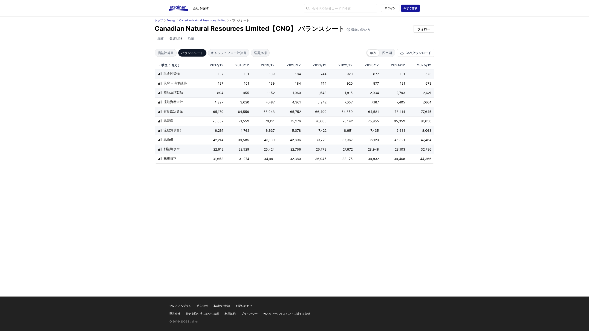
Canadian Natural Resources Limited (202, 20)
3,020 (244, 102)
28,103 (400, 149)
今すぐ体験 (410, 8)
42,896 (295, 140)
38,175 (347, 159)
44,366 (425, 159)
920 (350, 74)
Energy (171, 20)
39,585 (243, 140)
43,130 (269, 140)
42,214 (218, 140)
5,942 (322, 102)
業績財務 (175, 38)
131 (402, 74)
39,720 (321, 140)
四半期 (387, 53)
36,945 (320, 159)
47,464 (426, 140)
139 (272, 74)
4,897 (218, 102)
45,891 (399, 140)
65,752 (295, 112)
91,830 (426, 121)
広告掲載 (202, 306)
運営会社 (174, 313)
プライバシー (249, 313)
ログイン (390, 8)
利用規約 (230, 313)
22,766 (295, 149)
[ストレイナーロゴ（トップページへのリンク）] (181, 8)
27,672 (348, 149)
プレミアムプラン (180, 306)
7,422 (322, 130)
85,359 (399, 121)
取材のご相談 (222, 306)
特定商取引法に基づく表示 (202, 313)
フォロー (423, 29)
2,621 (427, 93)
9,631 (400, 130)
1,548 (322, 93)
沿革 (191, 38)
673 (428, 74)
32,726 (426, 149)
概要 (160, 38)
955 (246, 93)
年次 (373, 53)
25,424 (269, 149)
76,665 (320, 121)
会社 (201, 8)
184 (298, 74)
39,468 (399, 159)
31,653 (218, 159)
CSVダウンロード (418, 53)
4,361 (296, 102)
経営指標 (260, 53)
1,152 (271, 93)
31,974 (244, 159)
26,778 (321, 149)
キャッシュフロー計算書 (228, 53)
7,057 (348, 102)
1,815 (349, 93)
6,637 (270, 130)
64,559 (243, 112)
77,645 (426, 112)
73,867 (218, 121)
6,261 (219, 130)
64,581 (373, 112)
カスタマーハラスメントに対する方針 (286, 313)
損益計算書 (166, 53)
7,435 (374, 130)
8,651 (348, 130)
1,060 (296, 93)
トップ (159, 20)
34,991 (269, 159)
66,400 (320, 112)
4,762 (244, 130)
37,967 (347, 140)
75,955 (373, 121)
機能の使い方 (360, 29)
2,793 (400, 93)
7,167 (375, 102)
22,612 (218, 149)
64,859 (347, 112)
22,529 (244, 149)
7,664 (427, 102)
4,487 (270, 102)
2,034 (374, 93)
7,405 (401, 102)
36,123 (374, 140)
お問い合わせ (244, 306)
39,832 (373, 159)
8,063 (426, 130)
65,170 (218, 112)
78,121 (270, 121)
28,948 (373, 149)
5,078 (296, 130)
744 (323, 74)
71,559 (244, 121)
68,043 (269, 112)
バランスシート (192, 53)
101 (246, 74)
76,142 (348, 121)
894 (220, 93)
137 (220, 74)
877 (376, 74)
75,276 (295, 121)
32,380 (295, 159)
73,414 (400, 112)
